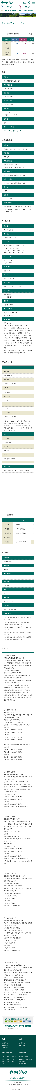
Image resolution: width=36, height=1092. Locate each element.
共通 (3, 1057)
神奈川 (14, 1057)
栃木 (3, 1061)
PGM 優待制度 (22, 1064)
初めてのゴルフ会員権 (24, 1057)
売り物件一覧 (5, 1043)
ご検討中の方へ (28, 11)
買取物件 (27, 7)
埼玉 (8, 1059)
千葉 (13, 1059)
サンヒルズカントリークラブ (12, 131)
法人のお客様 (22, 1061)
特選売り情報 (5, 1045)
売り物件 (9, 7)
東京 (8, 1057)
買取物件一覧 (22, 1043)
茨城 (8, 1061)
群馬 (13, 1061)
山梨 (3, 1064)
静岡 (3, 1059)
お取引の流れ (5, 1047)
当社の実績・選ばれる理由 (25, 1059)
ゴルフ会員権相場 (10, 11)
